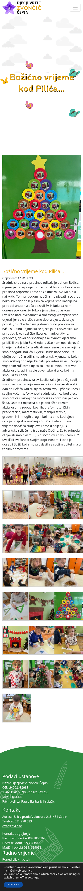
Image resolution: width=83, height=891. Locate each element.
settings (33, 877)
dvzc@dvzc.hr (12, 826)
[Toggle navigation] (75, 8)
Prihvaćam (13, 884)
